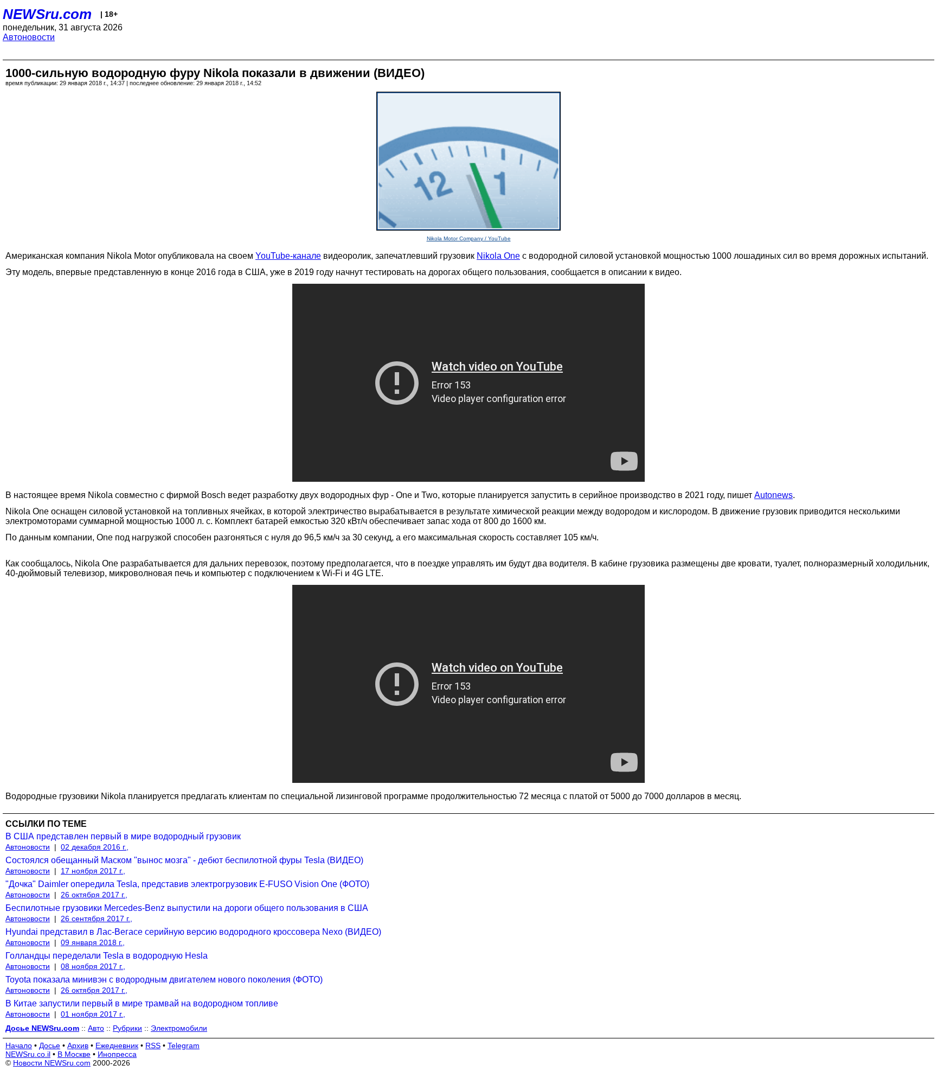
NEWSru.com (47, 14)
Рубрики (127, 1028)
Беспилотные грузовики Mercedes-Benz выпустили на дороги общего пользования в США (186, 908)
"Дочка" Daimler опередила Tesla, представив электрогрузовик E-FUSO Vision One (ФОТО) (187, 884)
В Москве (74, 1054)
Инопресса (117, 1054)
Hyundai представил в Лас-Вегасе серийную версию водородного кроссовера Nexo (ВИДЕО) (193, 931)
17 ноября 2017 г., (93, 870)
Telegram (184, 1045)
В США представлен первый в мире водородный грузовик (123, 836)
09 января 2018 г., (93, 942)
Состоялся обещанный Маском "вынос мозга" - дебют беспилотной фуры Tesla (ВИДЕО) (184, 860)
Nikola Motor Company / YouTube (469, 238)
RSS (153, 1045)
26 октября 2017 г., (94, 894)
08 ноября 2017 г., (93, 966)
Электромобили (179, 1028)
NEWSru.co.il (27, 1054)
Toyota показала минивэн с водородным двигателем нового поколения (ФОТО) (164, 979)
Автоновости (29, 37)
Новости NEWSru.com (52, 1063)
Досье (49, 1045)
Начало (18, 1045)
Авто (96, 1028)
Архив (77, 1045)
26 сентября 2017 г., (96, 918)
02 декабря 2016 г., (95, 847)
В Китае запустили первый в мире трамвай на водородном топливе (141, 1003)
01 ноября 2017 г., (93, 1014)
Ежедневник (116, 1045)
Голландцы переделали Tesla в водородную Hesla (106, 955)
